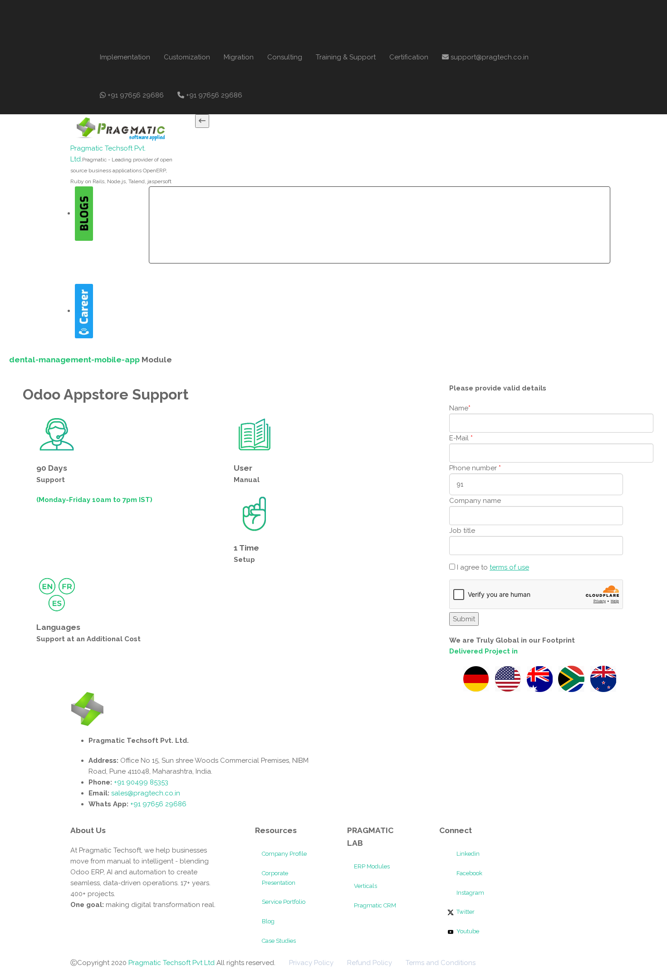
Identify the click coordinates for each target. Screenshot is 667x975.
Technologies (355, 206)
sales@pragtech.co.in (145, 793)
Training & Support (346, 57)
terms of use (509, 567)
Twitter (465, 911)
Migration (239, 57)
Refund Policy (369, 963)
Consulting (284, 57)
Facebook (468, 873)
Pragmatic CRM (375, 905)
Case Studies (279, 940)
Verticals (365, 885)
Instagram (469, 892)
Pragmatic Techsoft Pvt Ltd (172, 963)
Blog (268, 921)
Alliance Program (458, 206)
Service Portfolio (283, 901)
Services (253, 206)
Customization (187, 57)
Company (204, 206)
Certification (408, 57)
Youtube (467, 931)
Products (299, 206)
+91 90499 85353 (140, 782)
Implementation (125, 57)
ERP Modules (372, 866)
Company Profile (284, 853)
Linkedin (467, 853)
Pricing (406, 206)
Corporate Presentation (278, 878)
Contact (513, 206)
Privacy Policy (311, 963)
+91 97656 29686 (135, 95)
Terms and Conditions (441, 963)
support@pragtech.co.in (489, 57)
